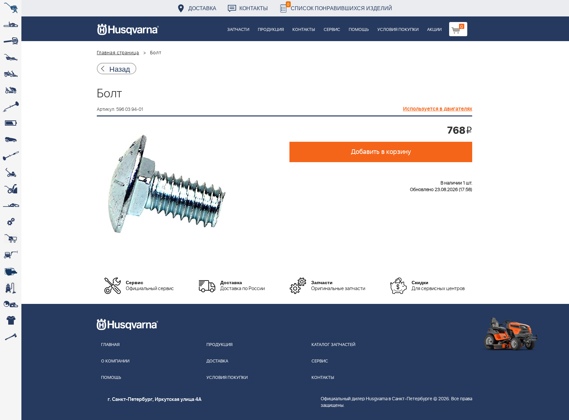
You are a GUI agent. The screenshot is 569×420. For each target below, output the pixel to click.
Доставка (202, 8)
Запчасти (238, 30)
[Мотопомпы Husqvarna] (10, 271)
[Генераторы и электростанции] (10, 238)
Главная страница (118, 53)
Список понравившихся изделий (339, 6)
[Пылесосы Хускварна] (10, 288)
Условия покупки (398, 30)
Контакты (253, 8)
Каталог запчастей (333, 345)
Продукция (271, 30)
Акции (434, 30)
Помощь (359, 30)
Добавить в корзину (381, 152)
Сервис (332, 30)
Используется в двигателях (437, 109)
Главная (110, 345)
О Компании (115, 361)
